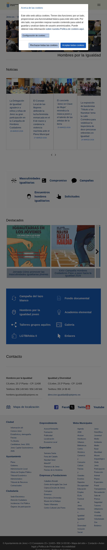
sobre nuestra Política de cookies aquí (65, 29)
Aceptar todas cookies (73, 45)
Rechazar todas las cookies (44, 45)
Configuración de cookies (34, 35)
